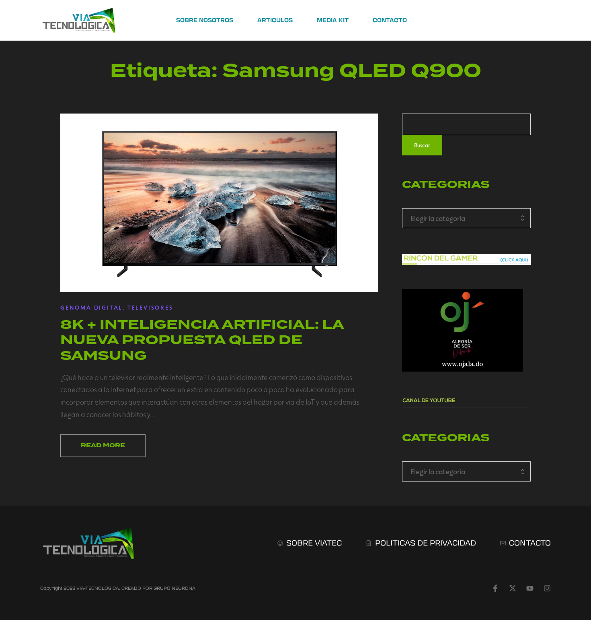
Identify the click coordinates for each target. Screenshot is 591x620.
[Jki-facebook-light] (495, 588)
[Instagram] (547, 588)
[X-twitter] (512, 588)
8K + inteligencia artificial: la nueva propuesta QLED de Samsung (202, 340)
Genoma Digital (91, 307)
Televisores (150, 307)
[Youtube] (530, 588)
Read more (103, 445)
